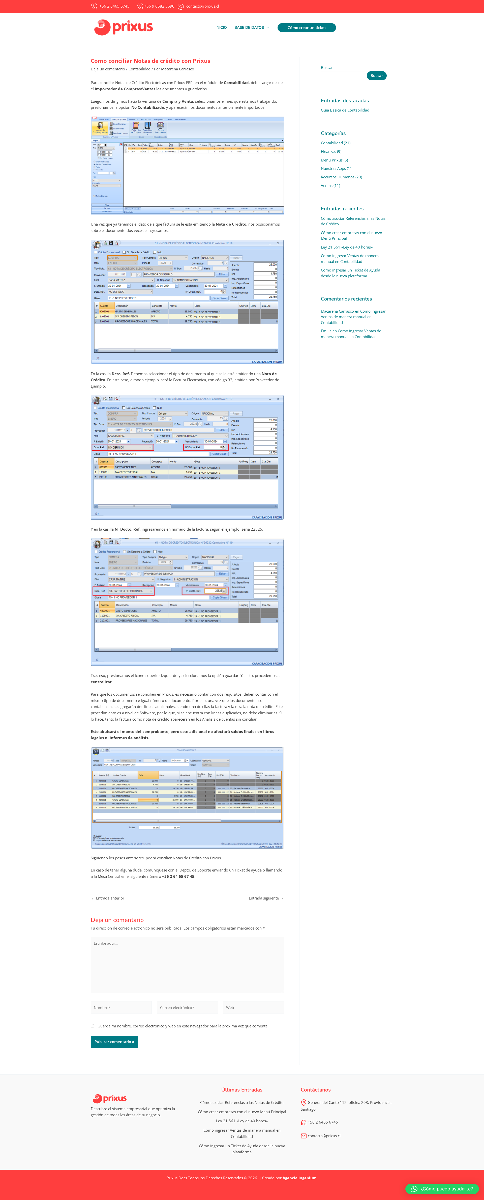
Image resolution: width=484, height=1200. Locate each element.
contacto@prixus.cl (324, 1135)
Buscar (327, 67)
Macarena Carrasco (337, 311)
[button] (252, 27)
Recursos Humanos (337, 176)
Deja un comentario (108, 68)
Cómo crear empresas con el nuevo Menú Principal (242, 1111)
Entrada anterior (107, 898)
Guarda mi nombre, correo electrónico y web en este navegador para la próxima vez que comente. (183, 1025)
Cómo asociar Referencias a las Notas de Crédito (242, 1102)
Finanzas (328, 151)
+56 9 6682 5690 (159, 6)
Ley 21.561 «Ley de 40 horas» (347, 247)
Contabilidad (139, 68)
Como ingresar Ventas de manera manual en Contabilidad (353, 317)
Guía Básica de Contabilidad (345, 110)
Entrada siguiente (266, 898)
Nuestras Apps (333, 168)
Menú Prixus (332, 159)
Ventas (326, 185)
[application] (266, 27)
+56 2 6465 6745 (322, 1122)
